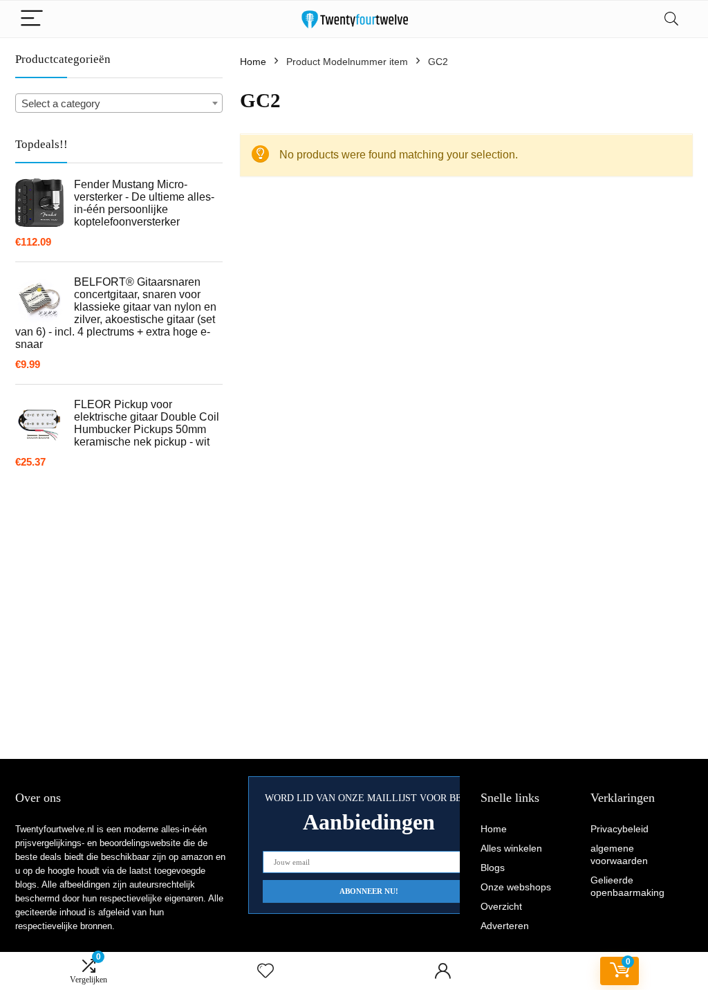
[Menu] (31, 19)
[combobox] (119, 103)
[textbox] (119, 103)
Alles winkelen (511, 848)
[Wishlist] (265, 971)
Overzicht (501, 906)
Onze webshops (516, 886)
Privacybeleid (619, 828)
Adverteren (505, 925)
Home (253, 61)
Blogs (493, 867)
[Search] (671, 19)
